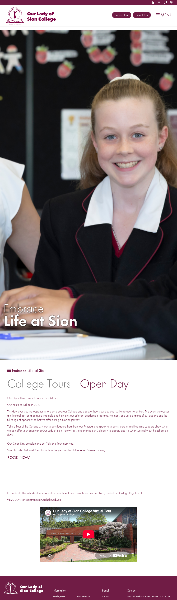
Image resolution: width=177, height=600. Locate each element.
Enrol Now (142, 15)
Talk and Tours (32, 450)
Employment (59, 596)
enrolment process (68, 493)
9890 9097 (14, 500)
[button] (153, 2)
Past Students (83, 596)
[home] (31, 16)
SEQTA (105, 596)
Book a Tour (122, 15)
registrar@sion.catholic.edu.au (43, 500)
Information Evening (84, 450)
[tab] (26, 370)
